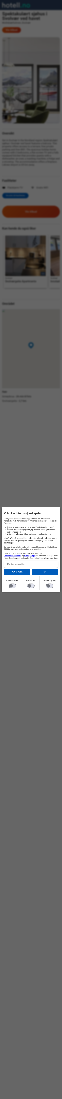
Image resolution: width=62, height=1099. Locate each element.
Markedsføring (49, 581)
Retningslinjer (29, 556)
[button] (31, 564)
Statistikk (30, 581)
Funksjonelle (12, 581)
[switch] (12, 586)
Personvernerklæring (12, 556)
